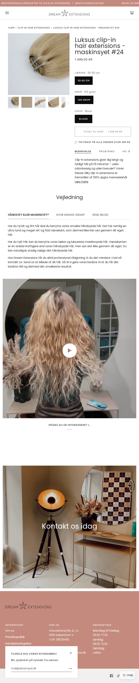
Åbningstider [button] (102, 625)
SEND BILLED (100, 215)
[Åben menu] (10, 13)
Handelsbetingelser (18, 643)
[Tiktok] (118, 675)
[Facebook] (111, 675)
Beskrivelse (83, 151)
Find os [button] (54, 625)
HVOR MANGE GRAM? (70, 215)
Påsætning (106, 151)
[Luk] (72, 651)
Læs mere (81, 182)
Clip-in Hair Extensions (34, 27)
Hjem (11, 27)
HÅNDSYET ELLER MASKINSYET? (28, 215)
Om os (9, 631)
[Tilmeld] (67, 668)
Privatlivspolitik (15, 637)
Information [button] (14, 625)
